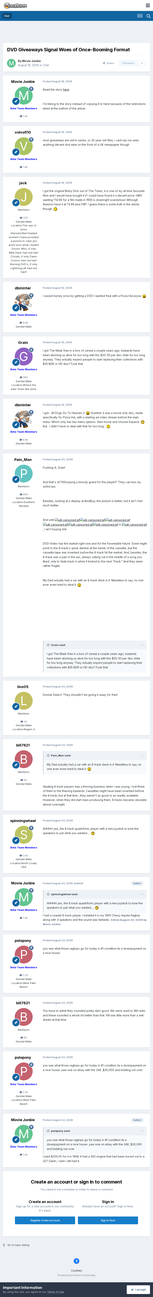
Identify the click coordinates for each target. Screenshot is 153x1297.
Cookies (76, 1270)
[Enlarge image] (55, 208)
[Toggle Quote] (48, 645)
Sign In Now (108, 1220)
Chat (46, 65)
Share (109, 63)
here (66, 89)
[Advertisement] (76, 33)
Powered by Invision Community (76, 1275)
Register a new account (45, 1220)
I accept (140, 1289)
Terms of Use (55, 1291)
